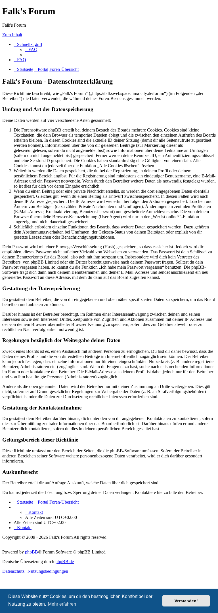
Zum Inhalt (12, 34)
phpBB (31, 552)
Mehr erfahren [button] (62, 604)
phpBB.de (64, 561)
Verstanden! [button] (186, 601)
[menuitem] (31, 49)
